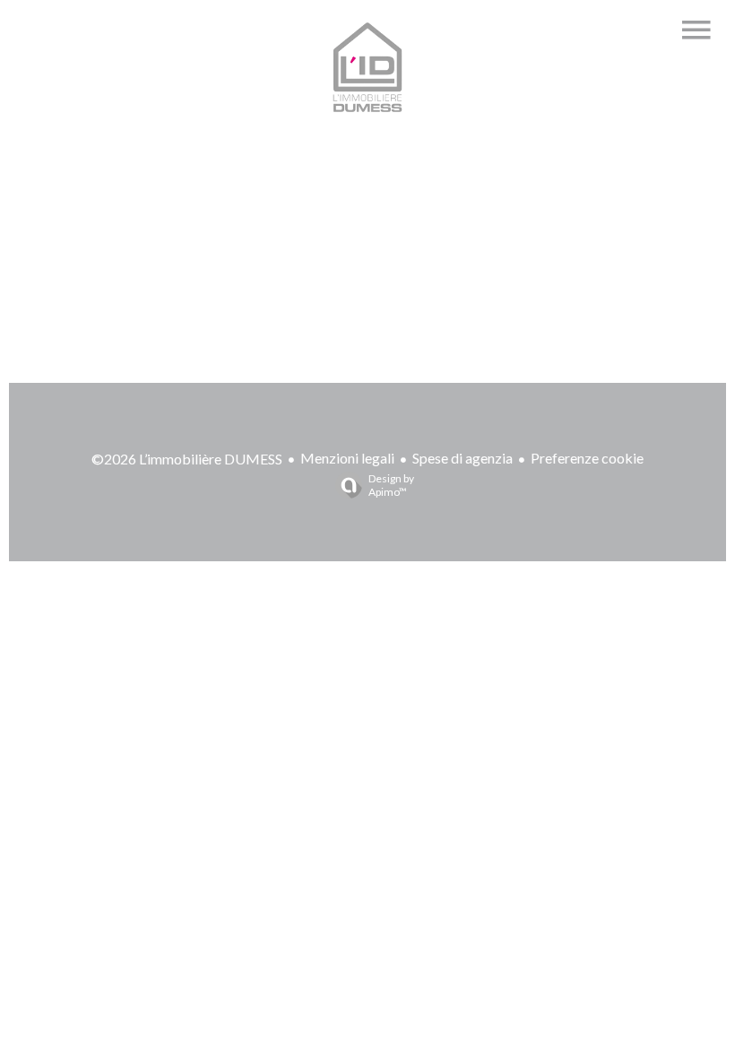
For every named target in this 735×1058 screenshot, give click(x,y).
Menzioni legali (347, 457)
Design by (391, 485)
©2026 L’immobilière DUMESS (186, 458)
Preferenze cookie (587, 457)
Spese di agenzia (462, 457)
